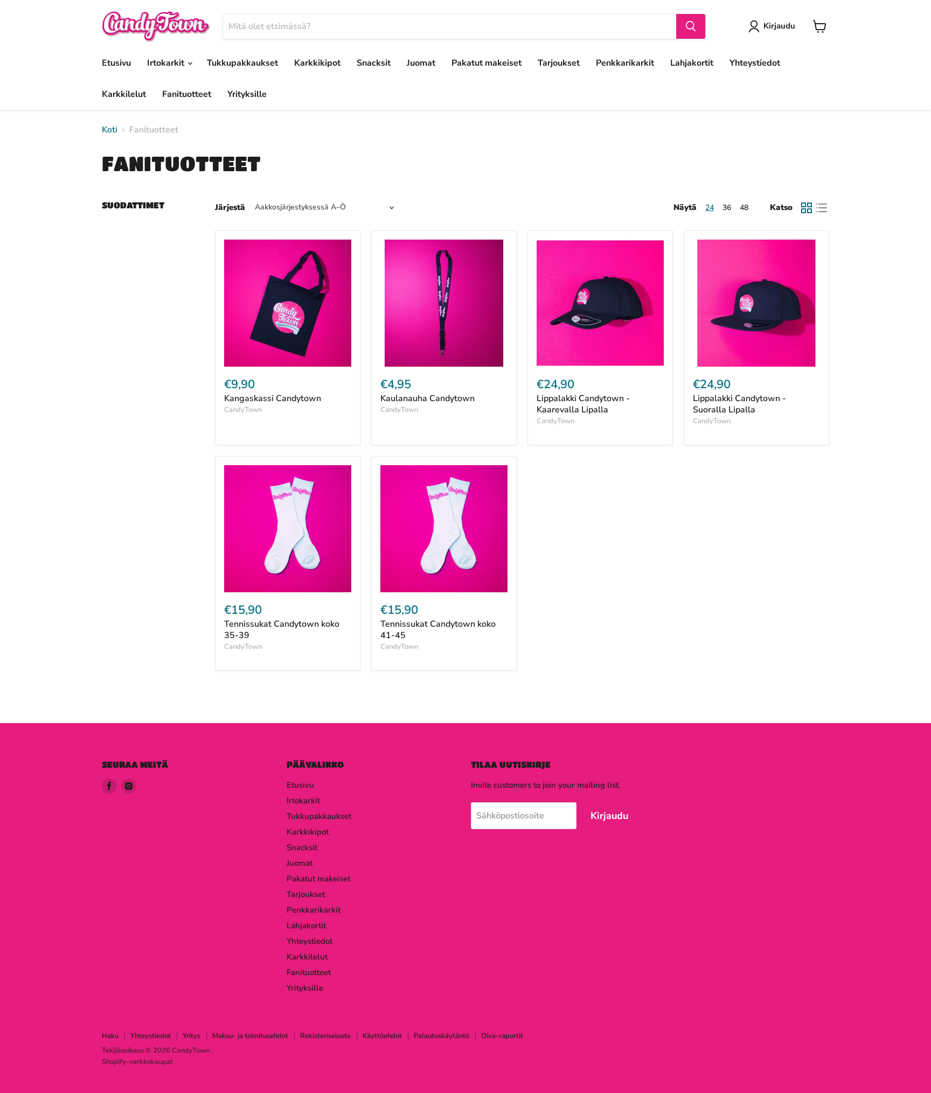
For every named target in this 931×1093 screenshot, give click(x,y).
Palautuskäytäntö (441, 1036)
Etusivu (116, 63)
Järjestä (230, 207)
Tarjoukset (559, 63)
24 (709, 207)
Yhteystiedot (754, 63)
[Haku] (690, 26)
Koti (109, 130)
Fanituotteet (186, 94)
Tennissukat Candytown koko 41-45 (438, 629)
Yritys (191, 1036)
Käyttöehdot (382, 1036)
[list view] (821, 207)
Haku (110, 1036)
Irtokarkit (166, 63)
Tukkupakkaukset (242, 63)
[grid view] (806, 207)
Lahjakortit (691, 63)
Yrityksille (247, 94)
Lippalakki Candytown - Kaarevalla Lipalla (583, 404)
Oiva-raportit (502, 1036)
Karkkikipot (317, 63)
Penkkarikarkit (625, 63)
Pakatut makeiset (486, 63)
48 (744, 207)
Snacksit (374, 63)
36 (726, 207)
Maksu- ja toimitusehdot (250, 1036)
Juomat (421, 63)
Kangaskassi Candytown (272, 398)
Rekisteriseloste (325, 1036)
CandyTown (243, 410)
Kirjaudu (779, 25)
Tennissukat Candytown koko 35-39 (281, 629)
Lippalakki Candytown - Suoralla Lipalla (739, 404)
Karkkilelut (124, 94)
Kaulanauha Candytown (427, 398)
